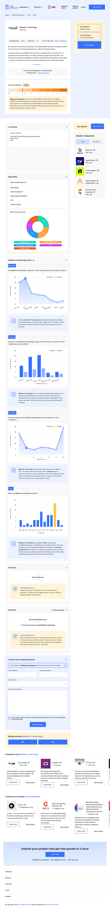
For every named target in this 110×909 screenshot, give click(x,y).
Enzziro (22, 805)
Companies (23, 7)
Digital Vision (92, 160)
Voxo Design (23, 762)
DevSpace (57, 762)
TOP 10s (51, 7)
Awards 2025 (64, 7)
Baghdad (57, 808)
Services (37, 7)
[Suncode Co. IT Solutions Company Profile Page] (80, 192)
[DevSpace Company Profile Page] (45, 763)
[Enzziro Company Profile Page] (11, 806)
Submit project (75, 7)
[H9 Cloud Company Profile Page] (79, 763)
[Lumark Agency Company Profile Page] (80, 171)
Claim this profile (43, 73)
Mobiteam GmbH (52, 904)
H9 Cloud (90, 762)
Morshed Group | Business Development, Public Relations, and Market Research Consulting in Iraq (94, 806)
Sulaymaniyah (90, 183)
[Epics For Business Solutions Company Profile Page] (45, 806)
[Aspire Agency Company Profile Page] (80, 182)
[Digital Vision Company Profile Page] (80, 161)
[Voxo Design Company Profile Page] (11, 763)
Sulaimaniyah (24, 807)
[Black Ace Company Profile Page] (80, 151)
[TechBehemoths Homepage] (11, 7)
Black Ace (90, 150)
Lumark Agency (92, 170)
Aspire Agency (92, 181)
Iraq (24, 30)
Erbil (21, 30)
